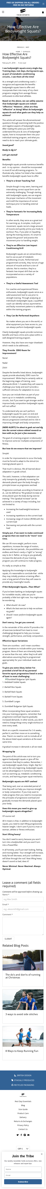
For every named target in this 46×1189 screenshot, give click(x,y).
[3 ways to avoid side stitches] (23, 999)
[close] (43, 4)
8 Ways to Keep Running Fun (21, 1051)
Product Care (23, 1113)
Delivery (23, 1117)
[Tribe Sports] (23, 12)
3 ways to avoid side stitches (21, 1014)
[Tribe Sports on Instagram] (25, 1135)
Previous (20, 47)
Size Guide (23, 1109)
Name (5, 894)
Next (27, 47)
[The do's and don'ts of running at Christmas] (23, 960)
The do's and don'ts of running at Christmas (22, 976)
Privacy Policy (23, 1125)
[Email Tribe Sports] (28, 1135)
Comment (7, 914)
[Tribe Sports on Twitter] (17, 1135)
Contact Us (23, 1129)
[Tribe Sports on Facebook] (21, 1135)
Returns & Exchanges (23, 1121)
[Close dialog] (41, 1154)
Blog (23, 1105)
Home (18, 51)
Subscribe (23, 1181)
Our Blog (26, 51)
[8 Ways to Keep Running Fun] (23, 1036)
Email (5, 904)
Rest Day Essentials (23, 1101)
